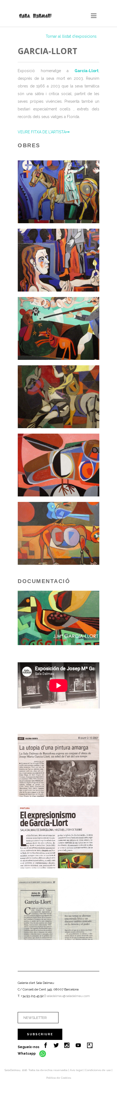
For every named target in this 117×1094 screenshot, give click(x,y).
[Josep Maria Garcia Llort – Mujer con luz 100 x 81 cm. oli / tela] (66, 260)
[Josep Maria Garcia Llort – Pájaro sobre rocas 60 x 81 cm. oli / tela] (66, 465)
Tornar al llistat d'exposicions (71, 36)
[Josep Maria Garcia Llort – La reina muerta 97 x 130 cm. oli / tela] (66, 191)
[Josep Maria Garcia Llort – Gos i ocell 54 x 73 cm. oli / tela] (66, 533)
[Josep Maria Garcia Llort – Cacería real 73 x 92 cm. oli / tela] (66, 328)
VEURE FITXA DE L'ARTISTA (42, 132)
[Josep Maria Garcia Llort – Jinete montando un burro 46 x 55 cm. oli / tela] (66, 396)
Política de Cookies (58, 1077)
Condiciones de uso (98, 1070)
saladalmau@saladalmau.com (68, 996)
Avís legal (77, 1070)
